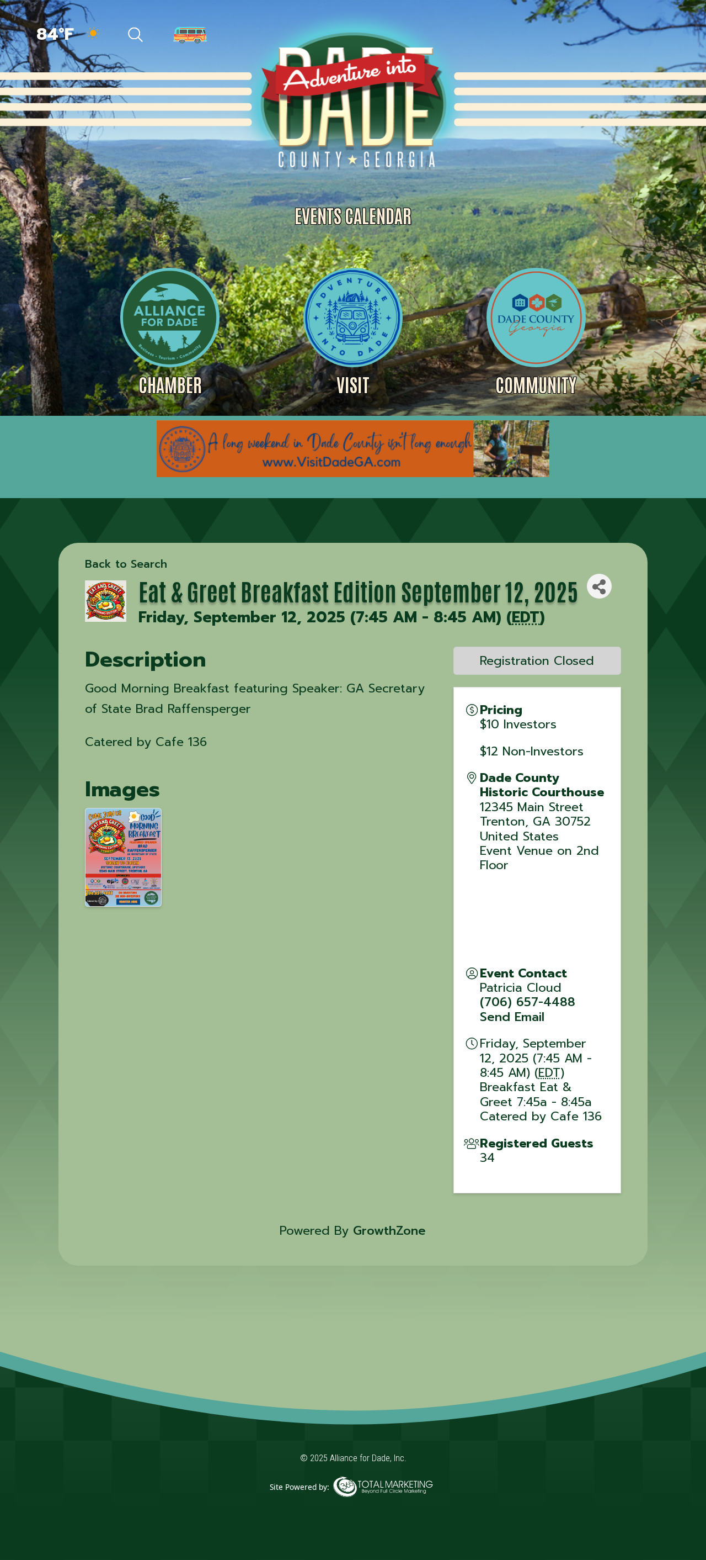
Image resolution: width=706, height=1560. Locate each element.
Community (535, 384)
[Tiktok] (580, 35)
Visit (353, 384)
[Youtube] (651, 35)
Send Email (512, 1017)
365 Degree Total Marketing (383, 1503)
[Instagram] (628, 35)
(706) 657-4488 (527, 1002)
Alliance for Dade (352, 98)
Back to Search (126, 564)
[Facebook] (555, 35)
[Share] (599, 586)
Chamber (170, 384)
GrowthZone (389, 1230)
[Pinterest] (604, 35)
